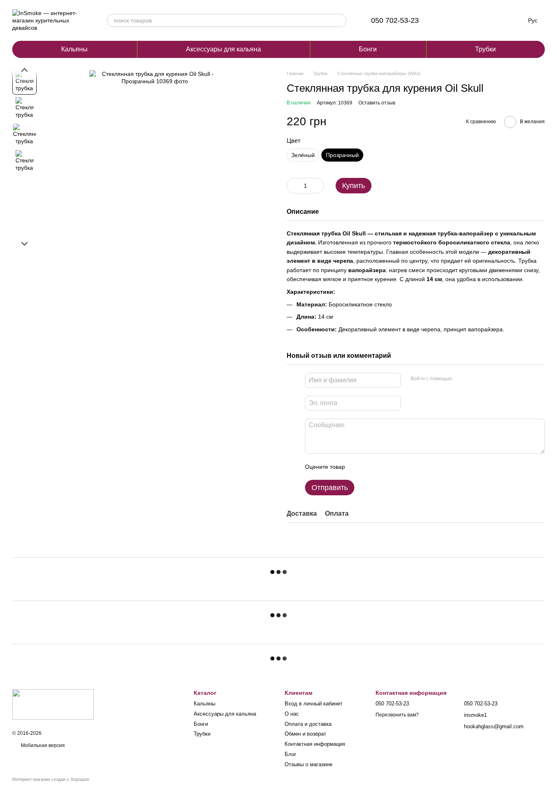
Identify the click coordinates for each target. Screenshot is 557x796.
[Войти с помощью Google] (474, 379)
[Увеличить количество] (318, 185)
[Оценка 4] (397, 467)
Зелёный (303, 155)
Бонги (368, 49)
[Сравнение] (449, 20)
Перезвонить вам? (397, 715)
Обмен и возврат (305, 734)
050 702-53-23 (395, 20)
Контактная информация (315, 744)
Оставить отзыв (376, 103)
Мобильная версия (42, 745)
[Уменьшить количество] (292, 185)
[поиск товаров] (340, 20)
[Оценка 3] (384, 467)
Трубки (485, 49)
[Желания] (470, 20)
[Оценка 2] (371, 467)
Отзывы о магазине (308, 764)
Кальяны (74, 49)
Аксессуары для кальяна (223, 49)
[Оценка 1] (358, 467)
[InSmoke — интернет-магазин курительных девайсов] (53, 704)
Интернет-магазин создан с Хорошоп (50, 779)
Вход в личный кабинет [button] (314, 704)
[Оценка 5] (410, 467)
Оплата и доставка (308, 724)
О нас (292, 714)
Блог (290, 754)
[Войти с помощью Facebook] (461, 379)
